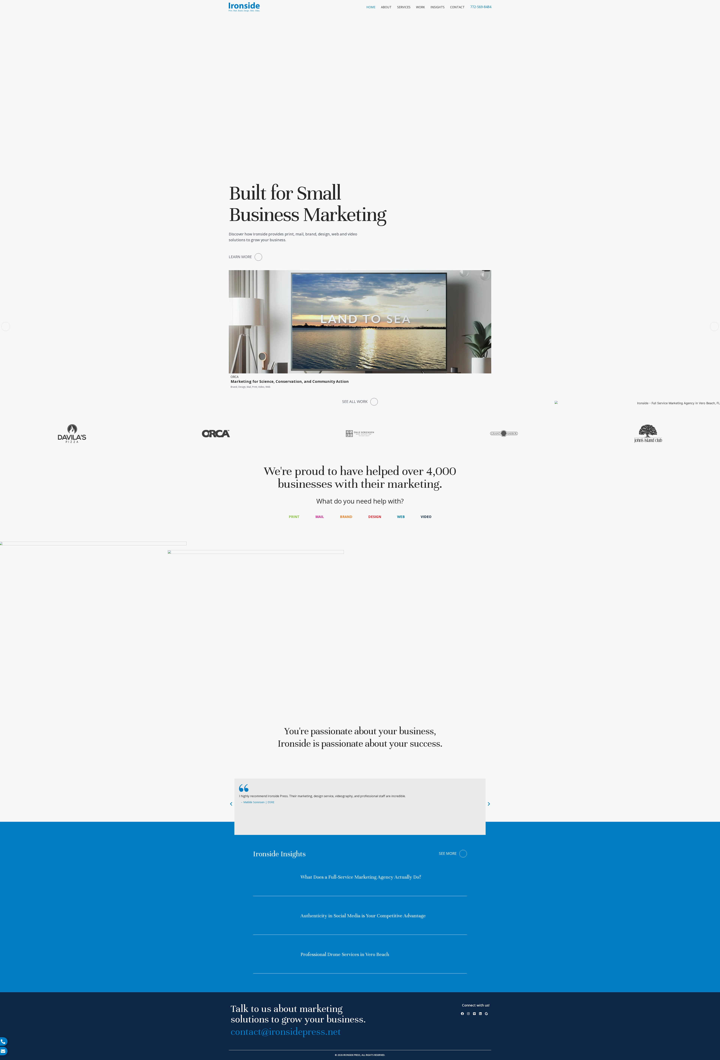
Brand (346, 516)
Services (403, 7)
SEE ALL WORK (355, 401)
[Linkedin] (480, 1014)
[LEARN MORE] (258, 257)
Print (294, 516)
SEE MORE (448, 853)
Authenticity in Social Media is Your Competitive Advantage (363, 916)
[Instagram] (468, 1014)
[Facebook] (462, 1014)
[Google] (486, 1014)
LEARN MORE (240, 256)
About (386, 7)
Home (370, 7)
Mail (319, 516)
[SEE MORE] (463, 853)
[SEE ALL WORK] (374, 402)
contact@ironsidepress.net (286, 1032)
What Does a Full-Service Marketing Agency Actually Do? (361, 877)
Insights (437, 7)
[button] (5, 327)
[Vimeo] (474, 1014)
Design (374, 516)
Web (401, 516)
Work (420, 7)
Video (426, 516)
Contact (457, 7)
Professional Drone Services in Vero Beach (345, 954)
